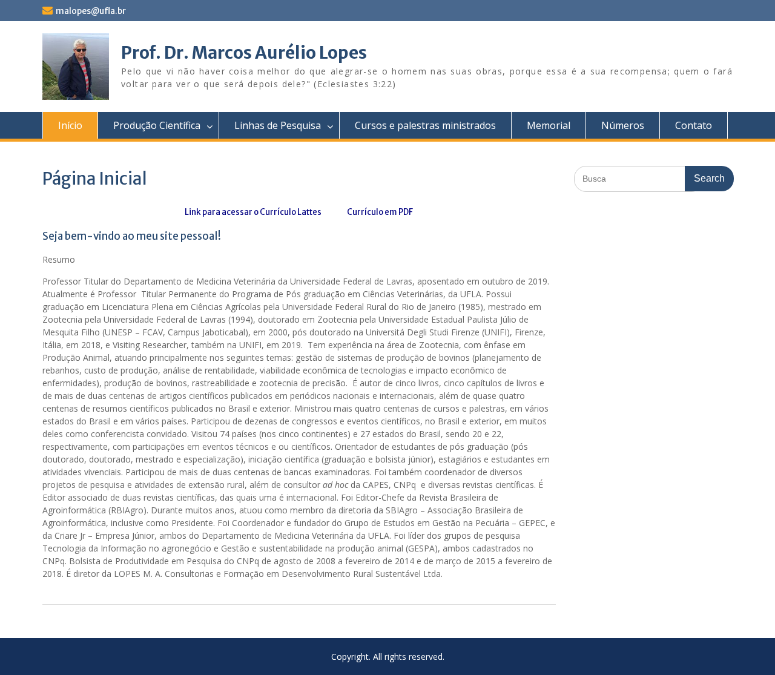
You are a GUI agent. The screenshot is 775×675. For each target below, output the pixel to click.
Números (622, 125)
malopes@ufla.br (91, 10)
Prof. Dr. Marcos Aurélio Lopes (244, 53)
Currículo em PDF (379, 212)
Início (70, 125)
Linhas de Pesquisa (277, 125)
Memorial (548, 125)
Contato (693, 125)
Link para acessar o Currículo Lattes (253, 212)
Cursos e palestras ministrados (425, 125)
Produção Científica (156, 125)
